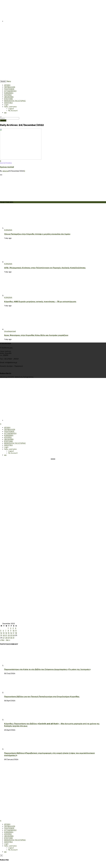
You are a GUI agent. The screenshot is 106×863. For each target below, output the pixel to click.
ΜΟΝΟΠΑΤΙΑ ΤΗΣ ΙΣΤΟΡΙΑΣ (15, 101)
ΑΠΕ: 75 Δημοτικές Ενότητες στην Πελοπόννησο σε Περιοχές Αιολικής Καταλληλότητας (45, 268)
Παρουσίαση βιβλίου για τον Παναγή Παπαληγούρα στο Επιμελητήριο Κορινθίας (42, 696)
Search (3, 120)
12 (1, 633)
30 (11, 638)
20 (4, 635)
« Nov (2, 640)
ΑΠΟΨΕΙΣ (8, 95)
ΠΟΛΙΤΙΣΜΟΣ (9, 89)
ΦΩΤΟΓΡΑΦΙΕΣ (6, 163)
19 (1, 635)
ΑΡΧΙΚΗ (7, 85)
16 (11, 633)
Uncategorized (10, 331)
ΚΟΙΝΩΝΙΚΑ (8, 93)
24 (14, 635)
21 (6, 635)
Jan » (8, 640)
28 (6, 638)
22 (9, 635)
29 (9, 638)
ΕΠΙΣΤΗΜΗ (8, 99)
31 (13, 638)
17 (13, 633)
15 (8, 633)
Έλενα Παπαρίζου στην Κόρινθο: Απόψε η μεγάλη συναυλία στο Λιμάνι (37, 234)
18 (16, 633)
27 (4, 638)
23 (11, 635)
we (5, 113)
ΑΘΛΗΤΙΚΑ (8, 103)
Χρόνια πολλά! (7, 167)
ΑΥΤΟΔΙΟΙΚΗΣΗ (10, 91)
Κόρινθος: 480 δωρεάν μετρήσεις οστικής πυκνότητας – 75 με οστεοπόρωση (40, 301)
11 (16, 631)
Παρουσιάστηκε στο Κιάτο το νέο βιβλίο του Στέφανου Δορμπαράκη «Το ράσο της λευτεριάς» (47, 669)
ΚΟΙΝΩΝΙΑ (8, 230)
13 (3, 633)
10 (13, 631)
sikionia (5, 171)
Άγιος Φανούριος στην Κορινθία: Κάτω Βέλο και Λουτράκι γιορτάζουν (36, 335)
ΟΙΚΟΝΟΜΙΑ (9, 97)
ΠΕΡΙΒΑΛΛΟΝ (9, 87)
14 (6, 633)
